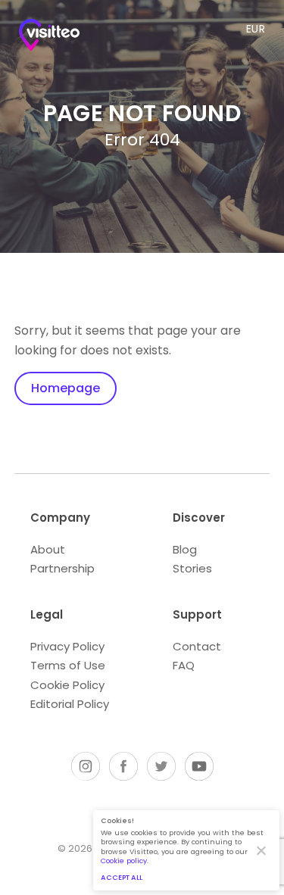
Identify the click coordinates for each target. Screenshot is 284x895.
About (47, 549)
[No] (260, 850)
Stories (192, 568)
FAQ (184, 665)
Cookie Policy (67, 685)
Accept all (121, 877)
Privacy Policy (67, 646)
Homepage (65, 388)
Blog (185, 549)
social (85, 766)
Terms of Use (67, 665)
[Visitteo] (49, 38)
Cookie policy (124, 860)
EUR (256, 28)
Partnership (62, 568)
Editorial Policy (69, 704)
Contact (197, 646)
